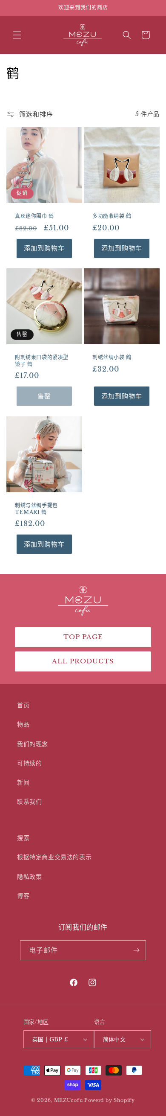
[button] (17, 35)
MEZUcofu (68, 1100)
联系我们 (29, 801)
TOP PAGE (83, 637)
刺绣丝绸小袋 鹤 (112, 357)
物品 (23, 724)
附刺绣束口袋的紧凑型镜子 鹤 (42, 360)
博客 (23, 896)
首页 (23, 705)
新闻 (23, 782)
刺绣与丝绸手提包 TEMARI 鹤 (36, 508)
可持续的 (29, 763)
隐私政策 (29, 877)
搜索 (23, 838)
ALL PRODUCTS (83, 661)
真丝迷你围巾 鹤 (34, 216)
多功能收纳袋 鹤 (112, 216)
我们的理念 (32, 744)
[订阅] (136, 950)
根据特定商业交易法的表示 (54, 857)
